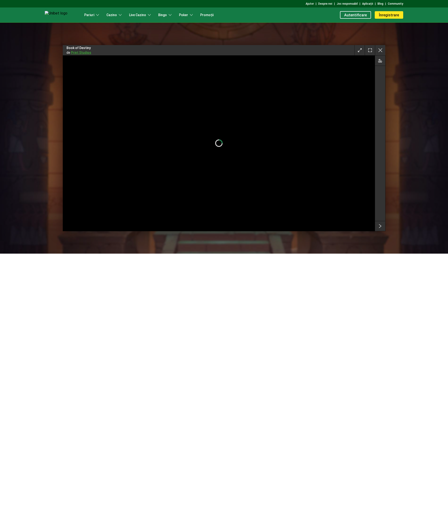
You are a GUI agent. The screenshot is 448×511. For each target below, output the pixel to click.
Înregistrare (389, 15)
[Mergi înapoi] (380, 50)
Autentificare (355, 15)
